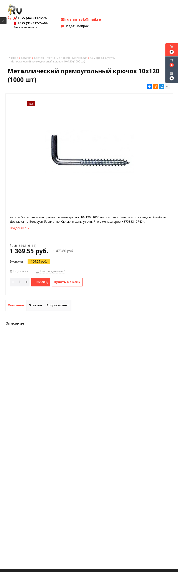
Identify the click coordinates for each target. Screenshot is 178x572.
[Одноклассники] (155, 86)
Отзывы (57, 39)
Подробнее (18, 228)
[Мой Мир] (161, 86)
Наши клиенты (75, 39)
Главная (10, 39)
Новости (94, 39)
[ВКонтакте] (149, 86)
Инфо (45, 39)
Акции (35, 39)
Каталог (23, 39)
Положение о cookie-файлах (138, 39)
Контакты (108, 39)
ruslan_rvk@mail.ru (82, 19)
